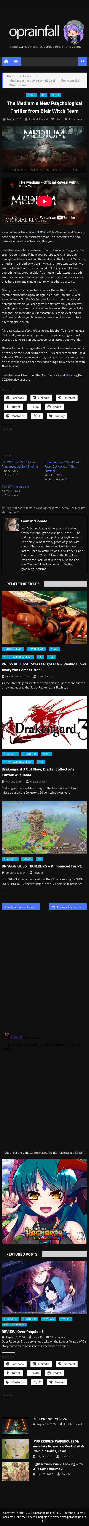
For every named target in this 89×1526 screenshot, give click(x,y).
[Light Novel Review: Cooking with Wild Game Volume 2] (15, 1471)
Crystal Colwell (38, 782)
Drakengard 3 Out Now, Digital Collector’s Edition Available (38, 772)
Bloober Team (23, 508)
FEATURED (30, 754)
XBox (55, 95)
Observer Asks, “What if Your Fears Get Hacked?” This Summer (62, 466)
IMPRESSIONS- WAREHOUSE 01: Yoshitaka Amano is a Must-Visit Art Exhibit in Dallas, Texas (59, 1446)
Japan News (36, 649)
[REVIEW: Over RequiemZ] (44, 1287)
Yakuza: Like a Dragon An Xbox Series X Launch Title (24, 907)
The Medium (77, 508)
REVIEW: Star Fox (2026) (50, 1419)
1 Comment (75, 119)
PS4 (51, 657)
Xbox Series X (10, 512)
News (31, 95)
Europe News (13, 649)
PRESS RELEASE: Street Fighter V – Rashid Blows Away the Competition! (44, 667)
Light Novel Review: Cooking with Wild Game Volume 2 (58, 1466)
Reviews (48, 1319)
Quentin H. (67, 1456)
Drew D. (66, 1474)
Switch (65, 1319)
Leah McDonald (38, 119)
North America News (18, 657)
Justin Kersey (45, 676)
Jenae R (38, 873)
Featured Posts (21, 1254)
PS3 (41, 762)
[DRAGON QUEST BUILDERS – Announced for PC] (44, 827)
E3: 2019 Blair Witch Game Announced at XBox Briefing (20, 464)
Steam (65, 508)
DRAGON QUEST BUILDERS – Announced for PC (42, 866)
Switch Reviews (14, 1324)
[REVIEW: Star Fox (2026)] (15, 1426)
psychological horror (46, 508)
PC (43, 95)
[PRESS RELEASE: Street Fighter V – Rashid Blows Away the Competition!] (44, 617)
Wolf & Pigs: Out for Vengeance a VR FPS (69, 907)
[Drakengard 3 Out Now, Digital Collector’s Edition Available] (44, 722)
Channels (10, 754)
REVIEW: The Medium (15, 486)
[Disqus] (44, 968)
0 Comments (57, 1337)
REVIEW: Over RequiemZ (23, 1331)
